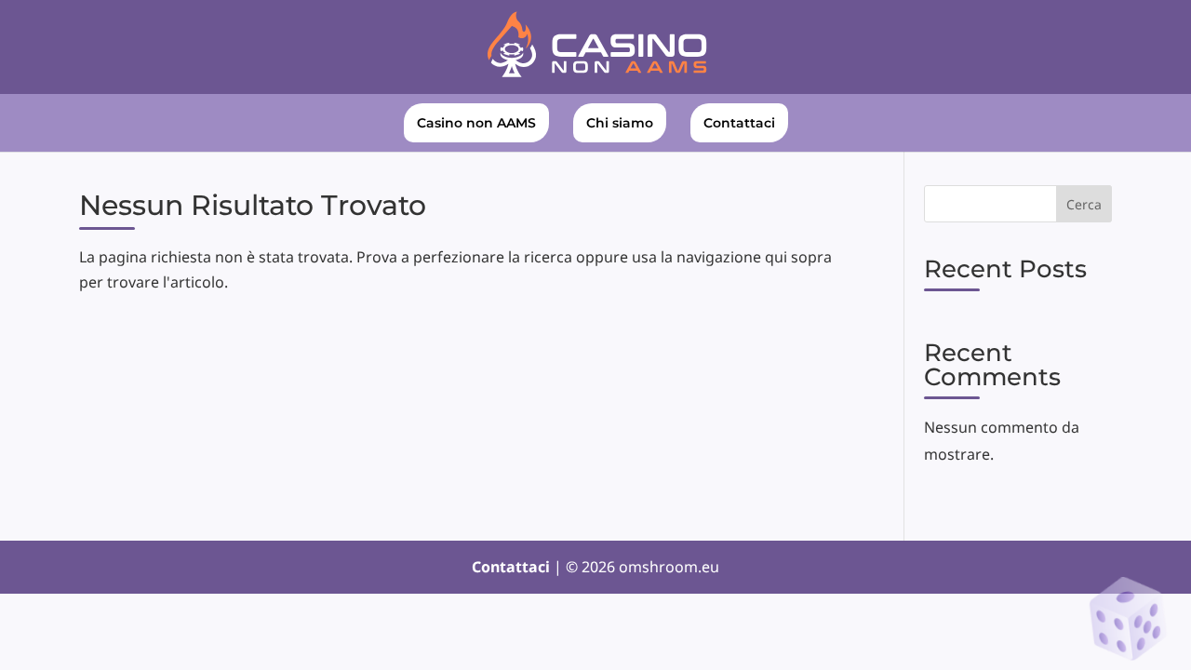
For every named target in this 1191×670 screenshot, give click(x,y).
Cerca (1084, 204)
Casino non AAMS (476, 122)
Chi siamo (619, 122)
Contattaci (739, 122)
